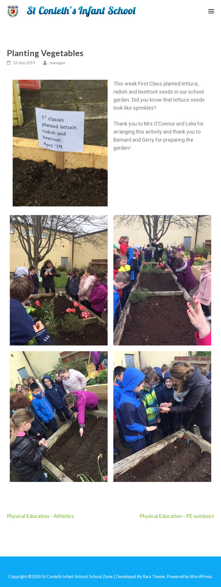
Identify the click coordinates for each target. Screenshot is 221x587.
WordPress (201, 576)
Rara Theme (154, 576)
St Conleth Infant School (64, 576)
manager (57, 62)
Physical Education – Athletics (40, 516)
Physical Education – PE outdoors (177, 516)
